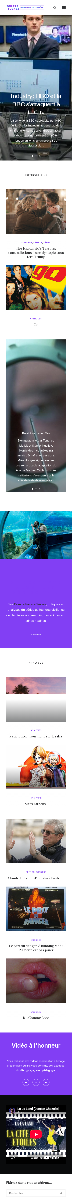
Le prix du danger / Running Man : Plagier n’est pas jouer (36, 948)
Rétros (30, 872)
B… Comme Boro (36, 1017)
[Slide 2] (36, 156)
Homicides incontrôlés (36, 433)
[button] (64, 7)
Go (36, 324)
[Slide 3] (39, 156)
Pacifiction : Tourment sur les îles (35, 736)
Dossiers (26, 242)
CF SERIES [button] (36, 634)
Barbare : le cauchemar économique (36, 88)
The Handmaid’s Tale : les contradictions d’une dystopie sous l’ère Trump (36, 252)
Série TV (37, 242)
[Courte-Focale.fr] (25, 7)
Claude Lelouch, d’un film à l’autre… (36, 878)
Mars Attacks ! (36, 804)
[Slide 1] (32, 156)
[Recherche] (53, 7)
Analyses (36, 730)
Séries (47, 242)
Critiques (36, 318)
